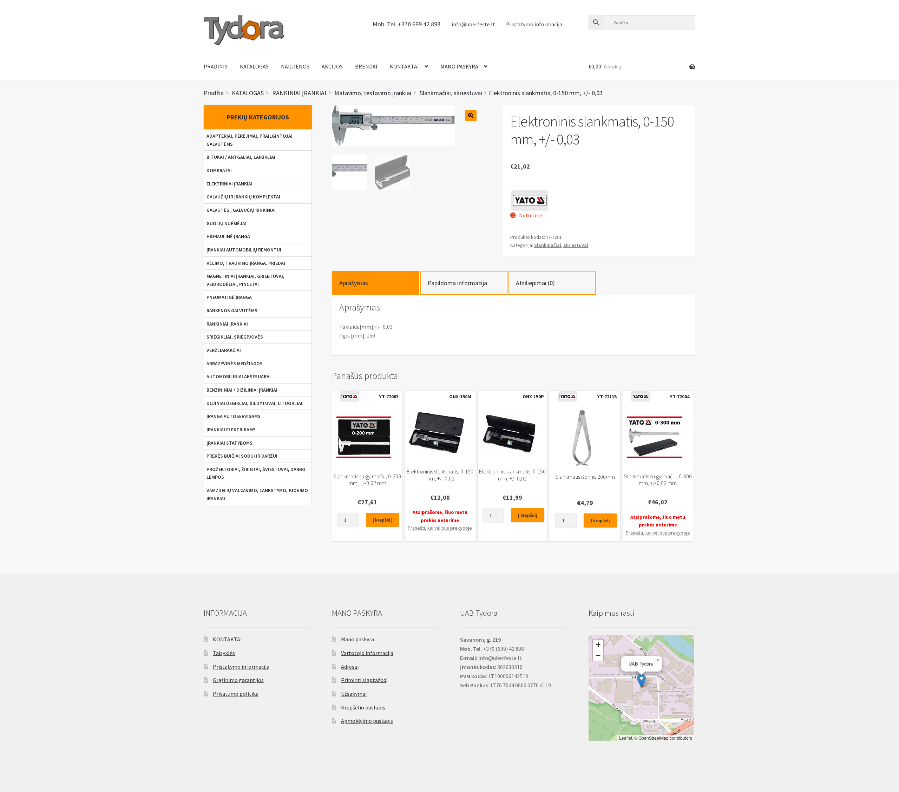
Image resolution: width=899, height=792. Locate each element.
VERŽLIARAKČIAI (223, 350)
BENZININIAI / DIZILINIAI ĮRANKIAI (241, 390)
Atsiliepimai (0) (535, 283)
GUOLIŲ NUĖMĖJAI (226, 223)
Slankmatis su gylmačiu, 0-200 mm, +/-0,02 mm (367, 479)
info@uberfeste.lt (473, 24)
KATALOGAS (254, 66)
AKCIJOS (332, 66)
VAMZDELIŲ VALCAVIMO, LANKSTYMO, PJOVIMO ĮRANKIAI (257, 494)
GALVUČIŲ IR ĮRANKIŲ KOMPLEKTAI (243, 197)
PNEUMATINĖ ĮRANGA (229, 297)
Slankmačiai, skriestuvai (561, 245)
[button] (641, 681)
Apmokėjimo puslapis (367, 720)
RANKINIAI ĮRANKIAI (227, 324)
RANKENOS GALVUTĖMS (231, 310)
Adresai (350, 666)
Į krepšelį (382, 520)
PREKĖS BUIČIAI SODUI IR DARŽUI (241, 456)
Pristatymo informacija (534, 24)
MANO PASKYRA (459, 66)
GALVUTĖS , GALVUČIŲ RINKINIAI (241, 210)
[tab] (375, 283)
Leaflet (625, 738)
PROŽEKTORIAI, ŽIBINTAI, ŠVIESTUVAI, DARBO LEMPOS (256, 473)
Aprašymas (353, 283)
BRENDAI (366, 66)
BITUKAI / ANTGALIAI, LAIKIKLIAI (240, 157)
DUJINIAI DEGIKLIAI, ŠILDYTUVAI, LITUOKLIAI (254, 403)
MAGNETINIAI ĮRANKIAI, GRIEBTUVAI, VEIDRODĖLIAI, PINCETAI (245, 280)
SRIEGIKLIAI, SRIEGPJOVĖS (234, 337)
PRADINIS (216, 66)
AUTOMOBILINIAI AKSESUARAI (238, 376)
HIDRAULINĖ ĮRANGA (228, 236)
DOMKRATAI (219, 170)
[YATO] (529, 200)
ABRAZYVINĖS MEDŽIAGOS (234, 363)
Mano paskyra (357, 639)
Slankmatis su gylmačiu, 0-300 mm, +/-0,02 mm (658, 479)
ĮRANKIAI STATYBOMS (229, 443)
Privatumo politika (235, 693)
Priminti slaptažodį (364, 679)
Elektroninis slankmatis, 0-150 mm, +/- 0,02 (440, 475)
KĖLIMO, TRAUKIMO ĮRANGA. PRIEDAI (245, 263)
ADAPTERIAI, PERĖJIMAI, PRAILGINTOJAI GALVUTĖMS (249, 140)
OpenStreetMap (653, 738)
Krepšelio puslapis (363, 707)
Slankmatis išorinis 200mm (585, 476)
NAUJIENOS (295, 66)
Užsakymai (354, 693)
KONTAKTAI (404, 66)
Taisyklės (224, 652)
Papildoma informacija (457, 283)
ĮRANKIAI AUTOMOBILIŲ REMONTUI (243, 250)
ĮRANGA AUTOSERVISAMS (233, 416)
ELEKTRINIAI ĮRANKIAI (229, 184)
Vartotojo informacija (367, 652)
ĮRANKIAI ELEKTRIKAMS (231, 429)
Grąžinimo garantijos (238, 679)
